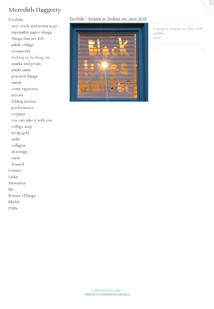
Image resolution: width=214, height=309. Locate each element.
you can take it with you (31, 120)
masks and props (26, 63)
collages (18, 145)
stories (17, 95)
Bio (11, 189)
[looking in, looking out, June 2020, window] (109, 62)
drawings (19, 151)
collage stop (21, 126)
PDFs (12, 208)
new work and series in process (36, 26)
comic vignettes (24, 88)
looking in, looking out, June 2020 (117, 18)
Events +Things (21, 195)
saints (16, 82)
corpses (18, 114)
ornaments (20, 51)
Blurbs (13, 202)
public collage (22, 44)
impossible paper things (31, 32)
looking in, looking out (30, 57)
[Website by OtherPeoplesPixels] (203, 10)
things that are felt (27, 38)
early (15, 158)
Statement (17, 183)
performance (22, 107)
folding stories (23, 101)
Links (13, 176)
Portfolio (15, 19)
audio (15, 139)
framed (17, 164)
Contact (15, 170)
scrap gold (20, 132)
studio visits (21, 70)
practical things (24, 76)
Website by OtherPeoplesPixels (107, 294)
